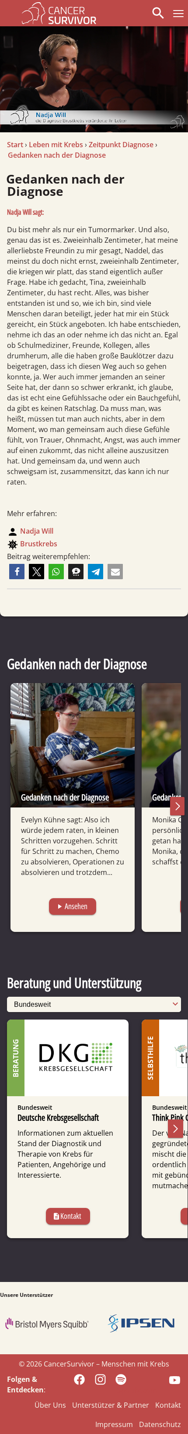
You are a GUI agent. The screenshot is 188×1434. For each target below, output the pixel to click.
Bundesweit (34, 1107)
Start (15, 144)
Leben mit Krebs (56, 144)
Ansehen (71, 906)
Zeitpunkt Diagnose (121, 144)
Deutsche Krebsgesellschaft (58, 1117)
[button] (177, 13)
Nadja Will (36, 531)
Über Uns (50, 1405)
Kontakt (66, 1216)
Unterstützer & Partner (110, 1405)
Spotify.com (137, 1390)
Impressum (114, 1424)
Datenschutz (160, 1424)
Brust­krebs (38, 544)
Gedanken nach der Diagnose (57, 155)
